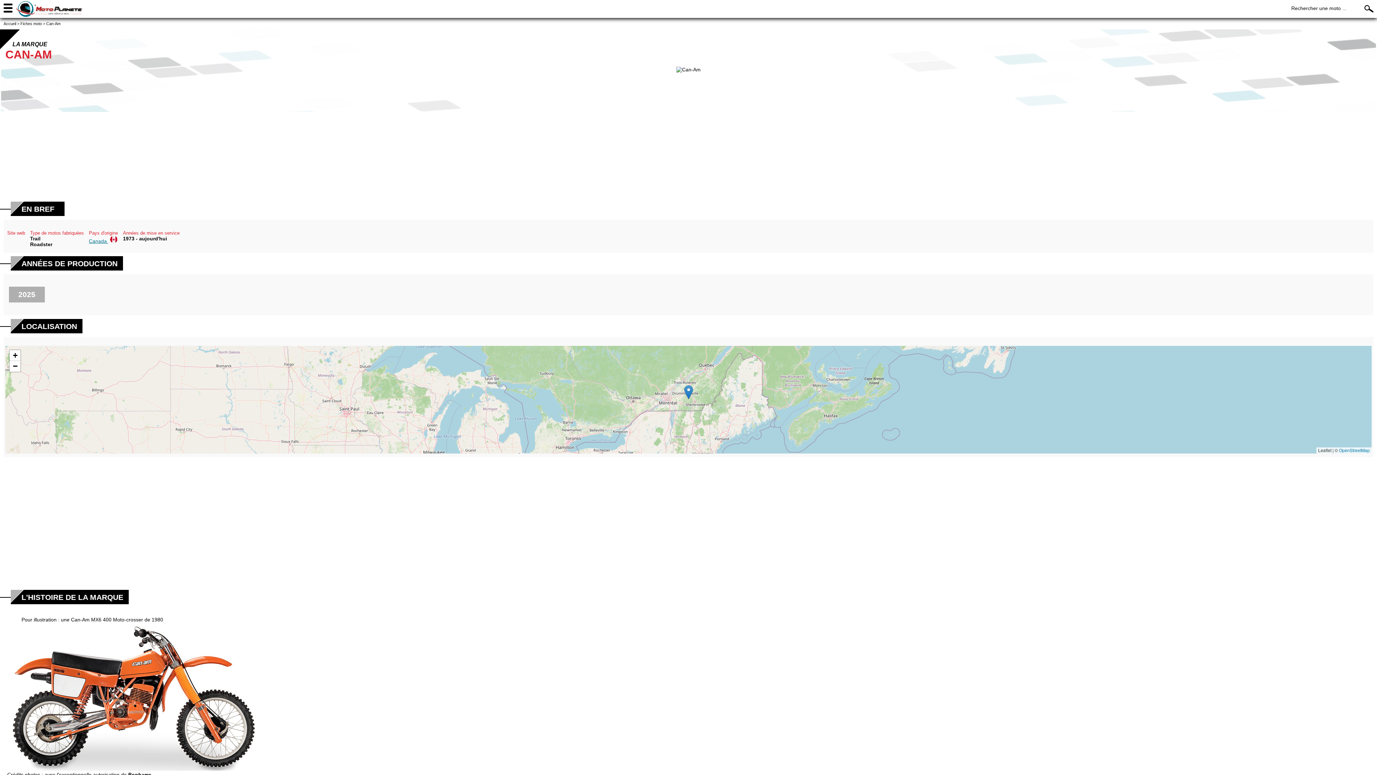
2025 (27, 294)
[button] (688, 392)
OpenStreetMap (1354, 450)
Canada (98, 241)
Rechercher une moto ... (1319, 8)
